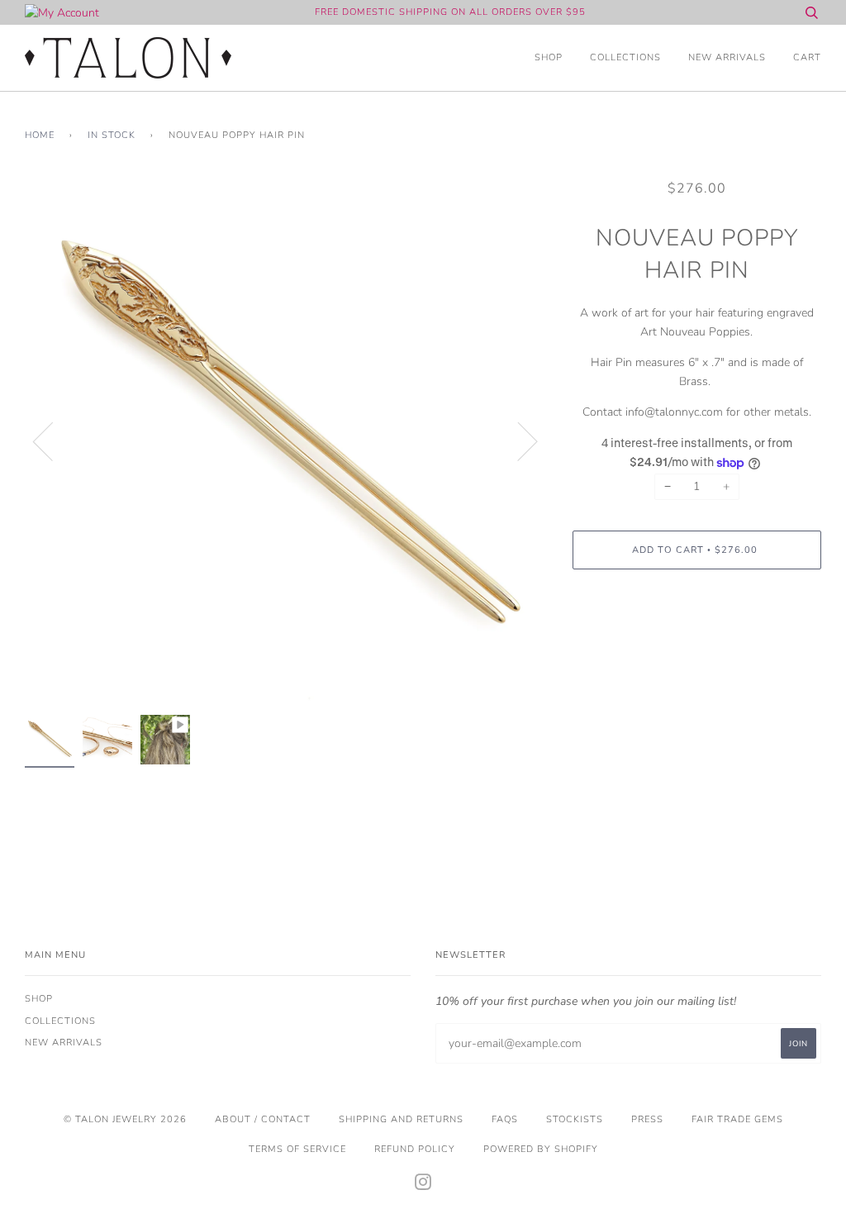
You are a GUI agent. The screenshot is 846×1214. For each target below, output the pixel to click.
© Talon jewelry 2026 (125, 1119)
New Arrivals (727, 57)
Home (40, 135)
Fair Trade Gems (737, 1119)
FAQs (505, 1119)
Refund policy (414, 1149)
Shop (549, 57)
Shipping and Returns (401, 1119)
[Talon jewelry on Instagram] (423, 1185)
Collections (625, 57)
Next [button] (517, 440)
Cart (807, 57)
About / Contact (263, 1119)
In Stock (111, 135)
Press (647, 1119)
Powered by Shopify (540, 1149)
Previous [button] (53, 440)
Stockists (574, 1119)
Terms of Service (297, 1149)
